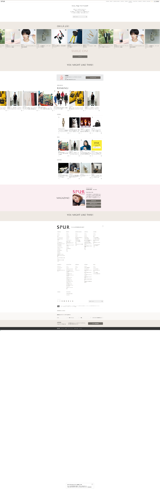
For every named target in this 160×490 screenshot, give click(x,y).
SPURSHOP (80, 328)
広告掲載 (66, 328)
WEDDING (140, 1)
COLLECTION (135, 1)
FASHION (107, 1)
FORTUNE (144, 1)
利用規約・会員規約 (76, 328)
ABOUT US (62, 328)
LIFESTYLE (122, 1)
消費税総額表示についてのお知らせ (61, 310)
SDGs (152, 1)
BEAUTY (111, 1)
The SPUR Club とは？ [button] (93, 77)
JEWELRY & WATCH (116, 1)
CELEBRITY (130, 1)
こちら (75, 306)
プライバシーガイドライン (70, 328)
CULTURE (126, 1)
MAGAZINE (148, 1)
